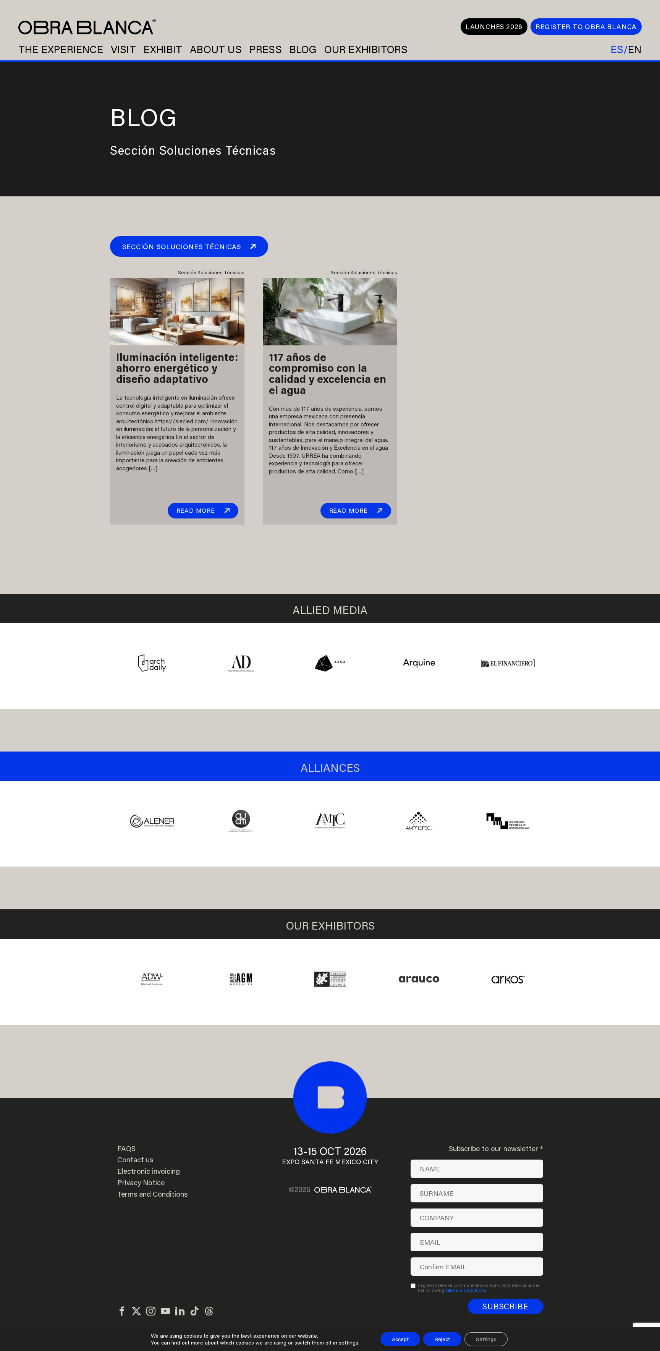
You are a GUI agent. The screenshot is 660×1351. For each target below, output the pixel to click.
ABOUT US (216, 49)
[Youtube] (165, 1311)
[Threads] (209, 1311)
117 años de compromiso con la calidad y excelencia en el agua (327, 373)
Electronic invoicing (148, 1171)
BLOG (303, 49)
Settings (486, 1339)
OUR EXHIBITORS (366, 49)
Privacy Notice (141, 1182)
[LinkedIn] (179, 1311)
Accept (400, 1339)
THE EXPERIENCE (60, 49)
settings (348, 1342)
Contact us (135, 1159)
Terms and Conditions (152, 1194)
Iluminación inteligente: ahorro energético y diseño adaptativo (177, 368)
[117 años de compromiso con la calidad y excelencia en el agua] (330, 310)
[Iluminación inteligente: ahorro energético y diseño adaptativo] (177, 310)
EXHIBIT (163, 49)
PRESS (265, 49)
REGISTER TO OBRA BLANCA (586, 26)
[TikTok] (194, 1311)
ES (617, 49)
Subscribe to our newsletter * (496, 1148)
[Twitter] (136, 1311)
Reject (442, 1339)
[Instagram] (150, 1311)
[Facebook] (121, 1311)
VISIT (123, 49)
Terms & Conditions (465, 1290)
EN (635, 49)
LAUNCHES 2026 (494, 26)
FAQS (126, 1148)
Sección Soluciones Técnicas (181, 246)
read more (195, 510)
